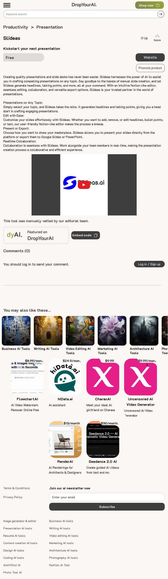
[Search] (160, 14)
